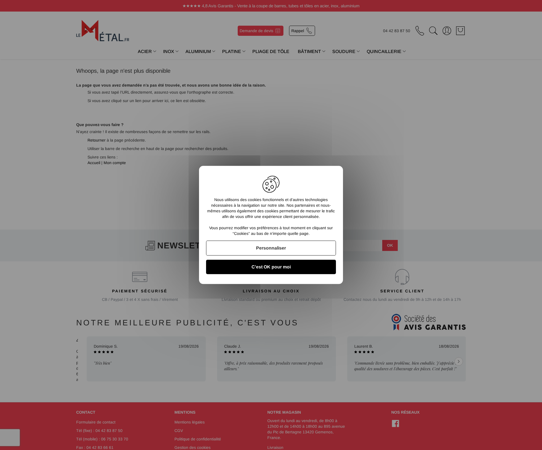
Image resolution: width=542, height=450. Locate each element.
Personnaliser (271, 248)
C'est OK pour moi (271, 267)
